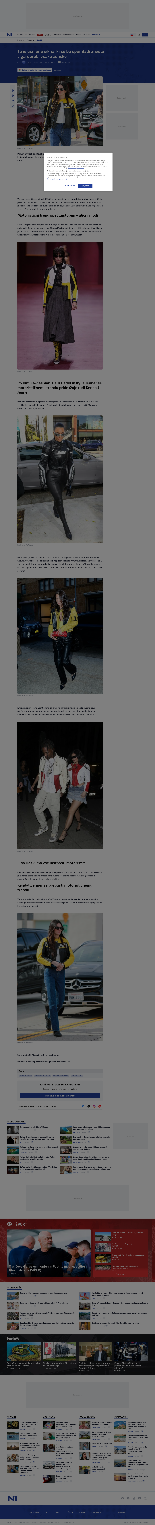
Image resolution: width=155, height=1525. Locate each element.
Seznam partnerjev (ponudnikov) (57, 179)
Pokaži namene (70, 185)
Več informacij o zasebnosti (76, 168)
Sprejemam (85, 185)
